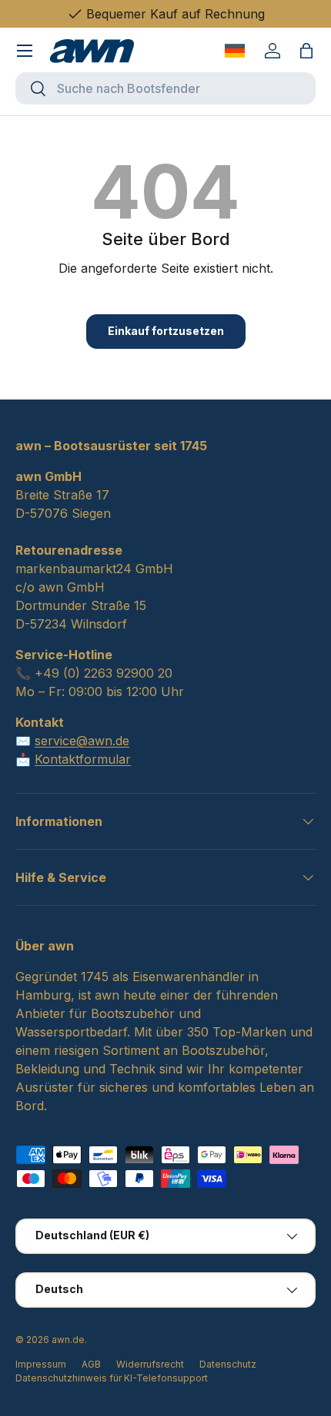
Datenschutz (227, 1364)
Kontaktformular (83, 759)
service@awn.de (82, 740)
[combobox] (165, 88)
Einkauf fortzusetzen (166, 330)
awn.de (68, 1339)
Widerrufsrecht (150, 1364)
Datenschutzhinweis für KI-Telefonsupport (111, 1378)
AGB (91, 1364)
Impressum (40, 1364)
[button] (306, 51)
